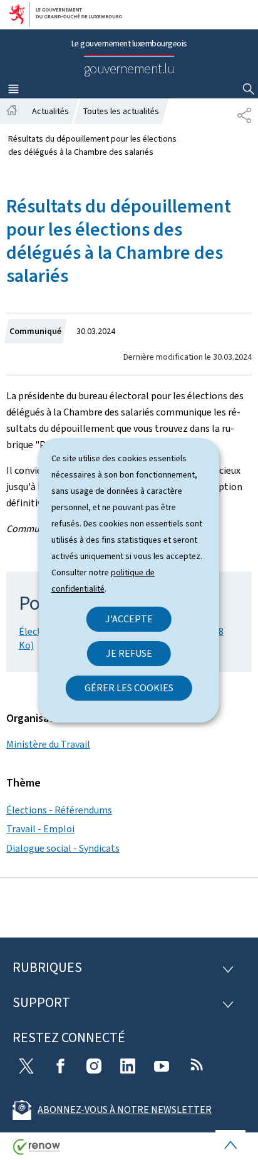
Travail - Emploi (40, 828)
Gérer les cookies (129, 687)
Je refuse (129, 653)
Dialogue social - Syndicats (63, 848)
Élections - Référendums (59, 810)
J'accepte (129, 618)
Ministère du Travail (48, 744)
